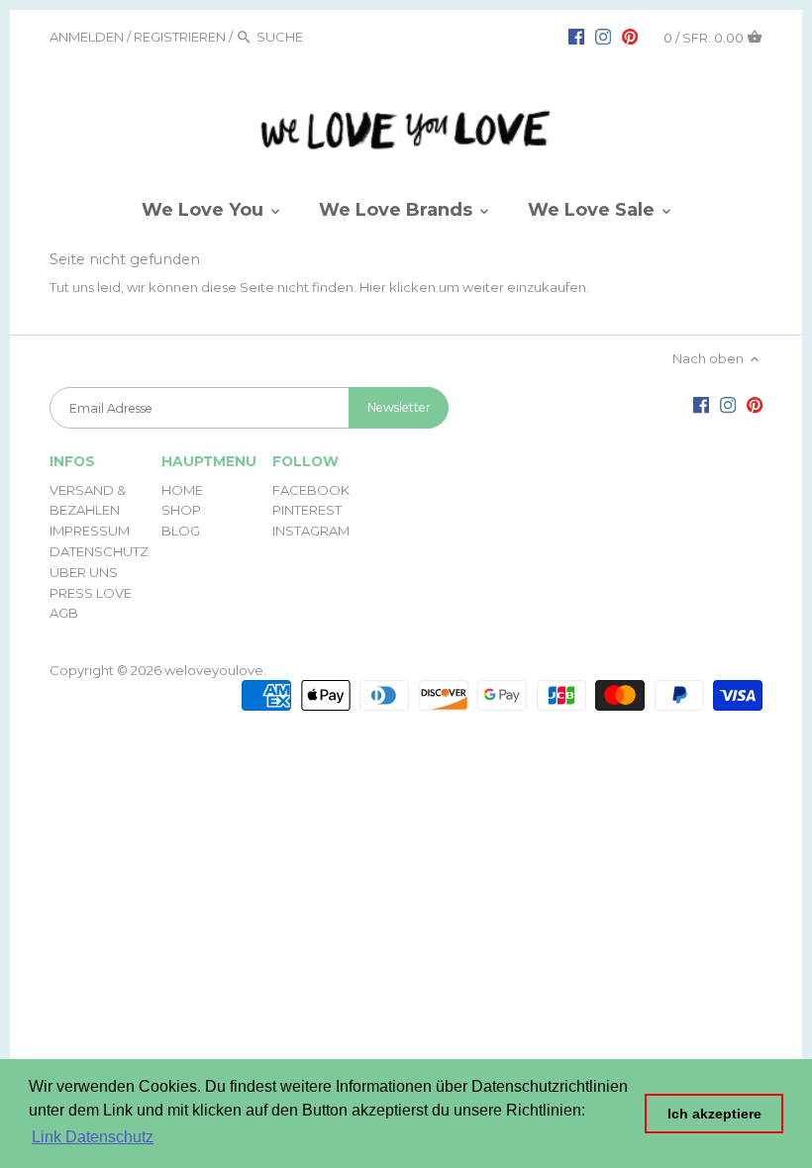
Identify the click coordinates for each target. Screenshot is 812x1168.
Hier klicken (397, 287)
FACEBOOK (311, 490)
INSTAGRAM (311, 530)
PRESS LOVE (91, 593)
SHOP (181, 510)
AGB (64, 613)
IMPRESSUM (90, 530)
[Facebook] (576, 35)
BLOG (180, 530)
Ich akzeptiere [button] (714, 1113)
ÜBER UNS (84, 572)
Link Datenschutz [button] (92, 1136)
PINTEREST (307, 510)
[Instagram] (603, 35)
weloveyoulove (213, 670)
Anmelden (87, 37)
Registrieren (180, 37)
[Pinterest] (630, 35)
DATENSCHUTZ (99, 551)
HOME (182, 490)
